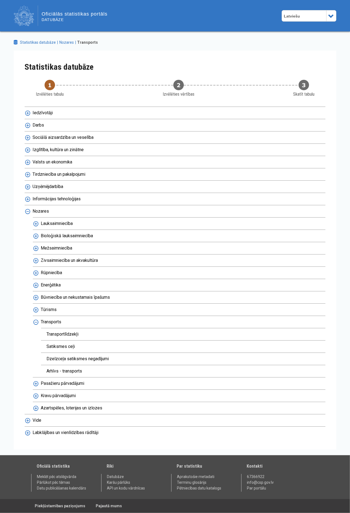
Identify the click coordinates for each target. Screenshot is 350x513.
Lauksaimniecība (57, 223)
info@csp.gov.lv (260, 482)
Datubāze (115, 476)
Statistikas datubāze (38, 42)
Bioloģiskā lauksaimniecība (67, 235)
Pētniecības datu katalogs (199, 488)
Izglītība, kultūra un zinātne (58, 149)
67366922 (255, 476)
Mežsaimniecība (56, 248)
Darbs (38, 125)
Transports (51, 321)
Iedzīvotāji (43, 112)
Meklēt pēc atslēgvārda (56, 476)
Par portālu (256, 488)
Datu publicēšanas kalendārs (61, 488)
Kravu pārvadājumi (58, 395)
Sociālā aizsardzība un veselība (63, 137)
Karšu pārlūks (118, 482)
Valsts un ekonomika (52, 162)
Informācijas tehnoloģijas (57, 198)
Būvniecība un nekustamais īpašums (75, 297)
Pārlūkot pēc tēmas (53, 482)
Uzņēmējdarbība (48, 186)
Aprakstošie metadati (195, 476)
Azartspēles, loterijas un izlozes (71, 408)
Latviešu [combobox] (292, 16)
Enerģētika (51, 285)
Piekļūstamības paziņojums (60, 506)
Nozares (66, 42)
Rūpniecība (51, 272)
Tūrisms (49, 309)
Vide (37, 420)
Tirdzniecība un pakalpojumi (59, 174)
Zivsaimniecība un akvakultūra (69, 260)
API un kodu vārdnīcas (126, 488)
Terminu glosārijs (191, 482)
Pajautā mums (109, 506)
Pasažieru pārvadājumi (62, 383)
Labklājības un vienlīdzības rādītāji (65, 432)
